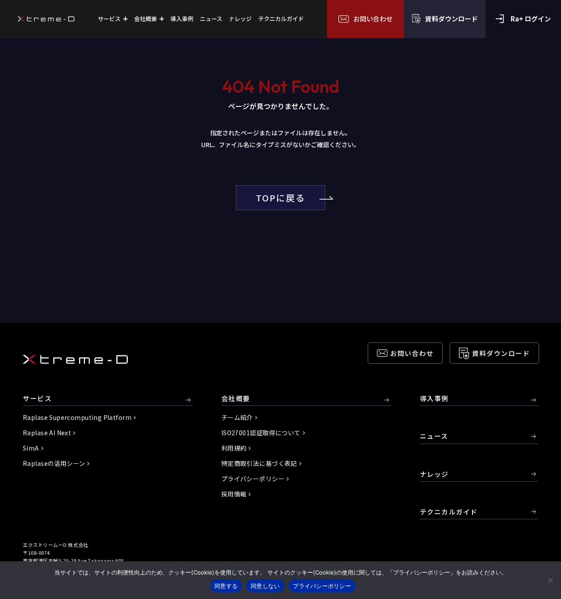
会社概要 (235, 399)
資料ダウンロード (501, 353)
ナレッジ (434, 474)
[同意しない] (550, 580)
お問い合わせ (411, 353)
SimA (31, 448)
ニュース (434, 435)
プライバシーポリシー (252, 478)
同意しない (265, 585)
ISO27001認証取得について (261, 432)
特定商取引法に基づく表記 (259, 463)
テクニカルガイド (449, 511)
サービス (37, 399)
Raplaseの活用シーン (54, 463)
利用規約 (234, 448)
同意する (226, 585)
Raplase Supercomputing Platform (77, 417)
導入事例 (434, 399)
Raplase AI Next (47, 432)
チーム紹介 (237, 417)
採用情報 (234, 494)
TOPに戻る (280, 197)
